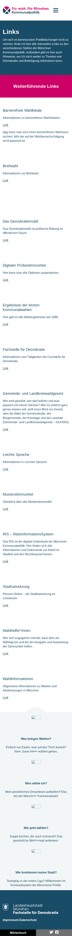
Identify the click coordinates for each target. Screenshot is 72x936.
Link (5, 125)
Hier (5, 132)
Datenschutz (28, 920)
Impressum (10, 920)
